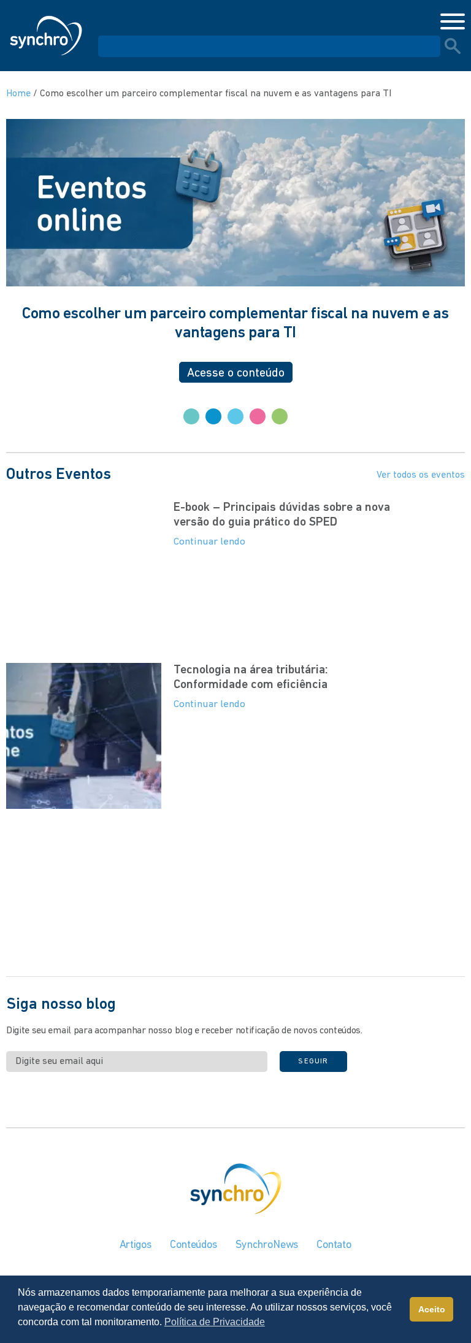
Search (452, 46)
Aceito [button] (431, 1309)
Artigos (135, 1245)
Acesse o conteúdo (236, 373)
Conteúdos (193, 1245)
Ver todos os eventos (421, 475)
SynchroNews (267, 1245)
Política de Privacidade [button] (214, 1322)
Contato (333, 1245)
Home (18, 94)
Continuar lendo (209, 542)
